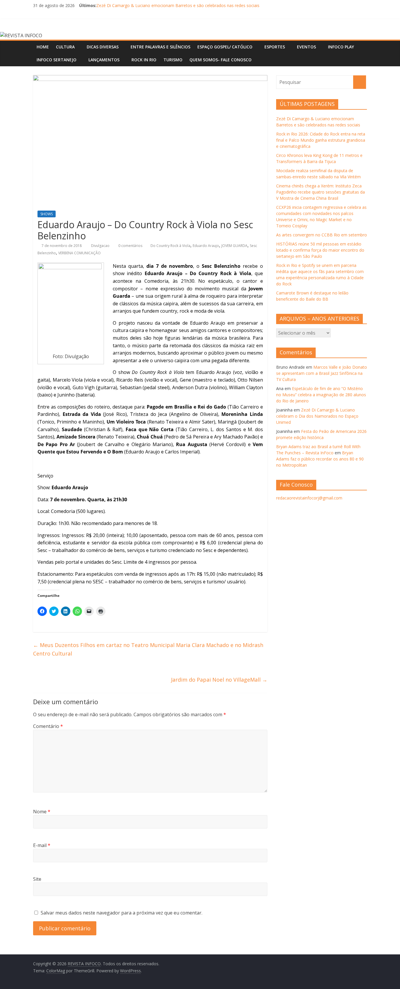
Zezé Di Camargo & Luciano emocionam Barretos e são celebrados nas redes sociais (177, 5)
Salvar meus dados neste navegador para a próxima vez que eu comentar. (121, 913)
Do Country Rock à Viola (170, 245)
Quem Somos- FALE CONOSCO (220, 59)
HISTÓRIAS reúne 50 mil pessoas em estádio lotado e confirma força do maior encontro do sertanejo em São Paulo (320, 250)
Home (43, 47)
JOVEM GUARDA (234, 245)
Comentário (48, 726)
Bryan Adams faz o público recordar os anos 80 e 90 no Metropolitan (320, 459)
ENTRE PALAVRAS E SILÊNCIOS (160, 47)
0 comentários (129, 245)
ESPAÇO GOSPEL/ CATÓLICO (224, 47)
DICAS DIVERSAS (103, 47)
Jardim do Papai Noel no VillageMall (219, 679)
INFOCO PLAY (341, 47)
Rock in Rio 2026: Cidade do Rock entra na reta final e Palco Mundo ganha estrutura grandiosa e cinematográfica (320, 140)
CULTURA (65, 47)
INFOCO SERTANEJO (56, 59)
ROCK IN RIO (143, 59)
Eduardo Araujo (206, 245)
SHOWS (46, 213)
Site (37, 879)
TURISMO (172, 59)
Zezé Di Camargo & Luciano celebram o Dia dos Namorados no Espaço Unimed (317, 416)
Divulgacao (100, 245)
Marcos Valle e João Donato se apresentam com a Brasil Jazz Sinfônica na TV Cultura (321, 373)
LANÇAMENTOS (103, 59)
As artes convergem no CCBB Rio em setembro (321, 235)
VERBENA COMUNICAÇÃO (79, 252)
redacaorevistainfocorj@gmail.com (309, 498)
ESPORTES (274, 47)
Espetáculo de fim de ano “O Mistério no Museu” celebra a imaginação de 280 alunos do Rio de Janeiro (321, 395)
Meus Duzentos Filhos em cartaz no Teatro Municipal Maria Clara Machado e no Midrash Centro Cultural (148, 649)
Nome (41, 811)
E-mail (41, 845)
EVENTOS (306, 47)
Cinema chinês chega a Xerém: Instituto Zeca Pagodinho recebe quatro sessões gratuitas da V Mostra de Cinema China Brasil (320, 192)
